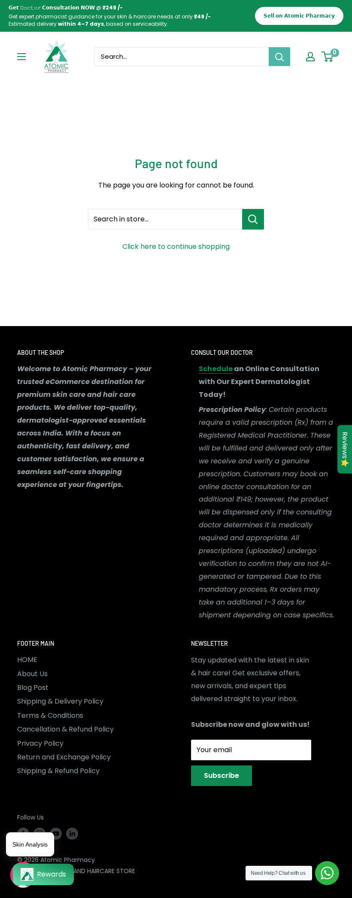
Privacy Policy (40, 743)
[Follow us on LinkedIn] (72, 834)
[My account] (310, 56)
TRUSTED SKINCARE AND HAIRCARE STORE (76, 871)
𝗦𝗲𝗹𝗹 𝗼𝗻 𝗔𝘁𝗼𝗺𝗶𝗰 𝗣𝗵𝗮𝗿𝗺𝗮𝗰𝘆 (299, 15)
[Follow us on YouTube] (56, 834)
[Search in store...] (253, 219)
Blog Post (33, 687)
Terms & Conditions (50, 715)
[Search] (279, 56)
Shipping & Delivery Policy (60, 701)
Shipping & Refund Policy (58, 771)
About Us (32, 674)
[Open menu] (21, 56)
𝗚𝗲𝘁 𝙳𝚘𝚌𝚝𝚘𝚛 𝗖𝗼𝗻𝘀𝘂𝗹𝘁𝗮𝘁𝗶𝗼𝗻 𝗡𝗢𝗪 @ (66, 7)
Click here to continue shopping (176, 246)
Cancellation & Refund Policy (65, 729)
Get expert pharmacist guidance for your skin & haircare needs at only (106, 16)
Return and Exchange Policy (64, 757)
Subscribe (221, 775)
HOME (27, 660)
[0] (327, 56)
